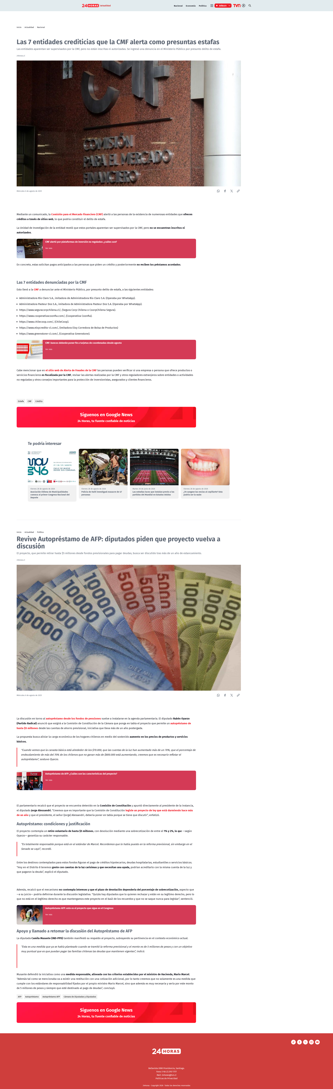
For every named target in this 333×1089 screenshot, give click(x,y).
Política (203, 5)
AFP (19, 996)
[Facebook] (225, 191)
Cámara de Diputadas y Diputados (80, 996)
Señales (223, 5)
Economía (191, 5)
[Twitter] (231, 191)
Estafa (21, 401)
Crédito (38, 401)
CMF (29, 401)
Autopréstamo (32, 996)
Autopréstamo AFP (51, 996)
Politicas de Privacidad (167, 1078)
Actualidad (29, 27)
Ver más (48, 248)
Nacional (178, 5)
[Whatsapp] (218, 191)
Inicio (19, 27)
